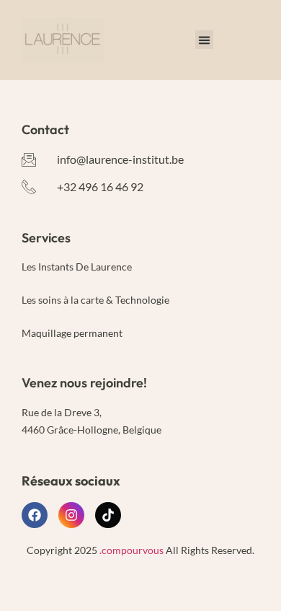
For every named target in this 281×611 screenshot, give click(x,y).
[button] (204, 39)
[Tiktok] (108, 515)
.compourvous (130, 550)
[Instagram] (71, 515)
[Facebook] (35, 515)
